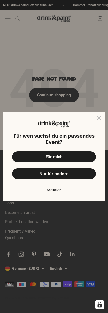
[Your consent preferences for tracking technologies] (99, 304)
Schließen (54, 190)
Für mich (54, 156)
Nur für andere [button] (54, 173)
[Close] (99, 118)
